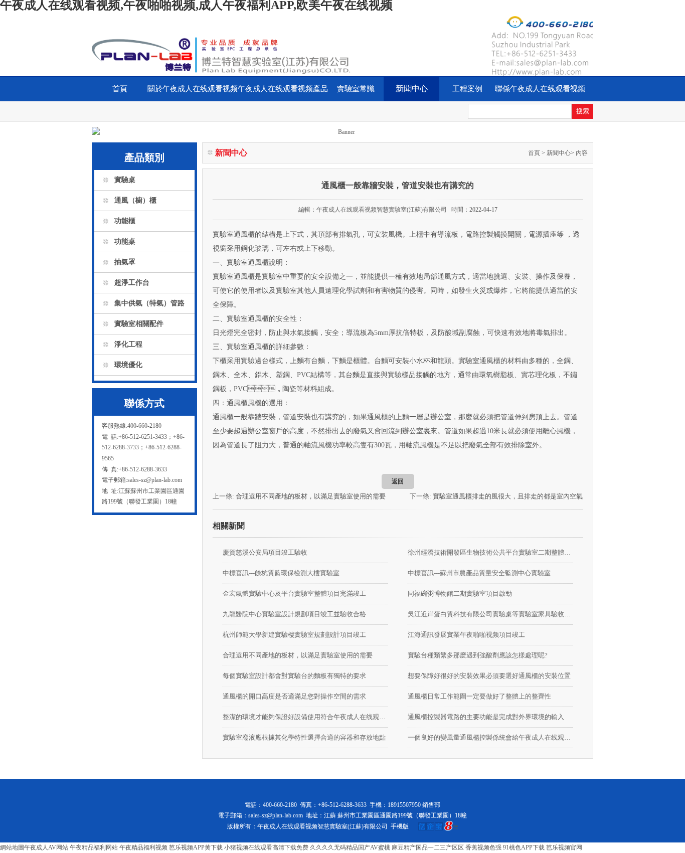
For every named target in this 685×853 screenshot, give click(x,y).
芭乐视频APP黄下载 (196, 847)
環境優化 (128, 365)
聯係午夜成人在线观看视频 (540, 89)
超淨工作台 (131, 282)
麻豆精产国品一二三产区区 (428, 847)
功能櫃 (124, 221)
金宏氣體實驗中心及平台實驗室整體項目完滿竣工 (294, 593)
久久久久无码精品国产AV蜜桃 (350, 847)
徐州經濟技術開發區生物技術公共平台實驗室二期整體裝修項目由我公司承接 (490, 552)
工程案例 (467, 89)
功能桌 (124, 241)
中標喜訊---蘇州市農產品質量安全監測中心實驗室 (479, 573)
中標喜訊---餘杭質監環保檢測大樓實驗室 (281, 573)
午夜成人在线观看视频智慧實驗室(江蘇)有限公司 (381, 209)
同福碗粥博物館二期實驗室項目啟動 (460, 593)
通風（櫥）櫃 (135, 200)
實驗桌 (124, 180)
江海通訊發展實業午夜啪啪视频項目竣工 (466, 634)
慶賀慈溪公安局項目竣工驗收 (265, 552)
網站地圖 (12, 847)
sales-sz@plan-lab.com (275, 815)
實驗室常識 (356, 89)
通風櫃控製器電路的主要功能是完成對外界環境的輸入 (486, 717)
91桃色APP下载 (524, 847)
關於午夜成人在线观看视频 (192, 89)
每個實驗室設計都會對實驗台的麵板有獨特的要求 (294, 675)
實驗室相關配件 (138, 323)
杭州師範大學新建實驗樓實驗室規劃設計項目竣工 (294, 634)
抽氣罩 (124, 262)
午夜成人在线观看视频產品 (283, 89)
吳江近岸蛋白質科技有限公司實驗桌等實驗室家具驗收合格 (490, 614)
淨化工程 (128, 344)
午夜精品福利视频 (143, 847)
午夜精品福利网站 (94, 847)
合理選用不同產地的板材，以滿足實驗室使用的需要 (298, 655)
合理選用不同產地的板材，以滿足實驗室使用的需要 (311, 496)
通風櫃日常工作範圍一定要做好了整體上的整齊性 (479, 696)
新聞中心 (412, 88)
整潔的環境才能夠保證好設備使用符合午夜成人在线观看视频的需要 (305, 717)
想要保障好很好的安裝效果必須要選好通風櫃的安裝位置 (489, 675)
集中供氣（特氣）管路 (149, 303)
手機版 (400, 826)
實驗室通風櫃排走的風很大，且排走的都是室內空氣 (508, 496)
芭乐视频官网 (564, 847)
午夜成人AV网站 (46, 847)
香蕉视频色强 (483, 847)
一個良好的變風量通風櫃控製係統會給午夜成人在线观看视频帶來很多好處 (490, 737)
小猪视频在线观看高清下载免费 (266, 847)
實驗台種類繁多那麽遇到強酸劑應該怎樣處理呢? (478, 655)
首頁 (119, 89)
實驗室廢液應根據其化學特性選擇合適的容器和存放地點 (304, 737)
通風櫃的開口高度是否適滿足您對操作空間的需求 (294, 696)
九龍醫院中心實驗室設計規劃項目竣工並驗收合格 (294, 614)
